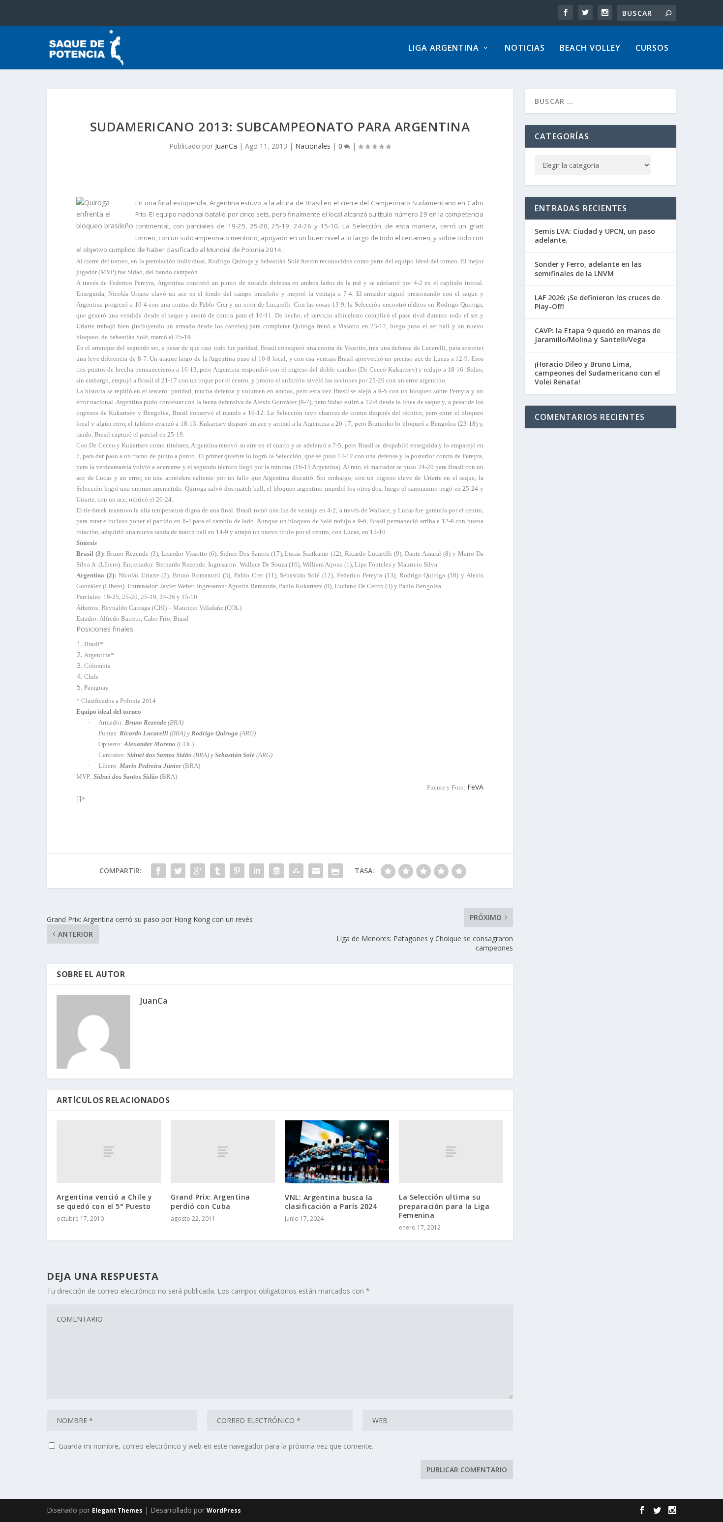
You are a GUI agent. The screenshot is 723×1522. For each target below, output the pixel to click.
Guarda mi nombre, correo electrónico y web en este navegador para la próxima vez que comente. (216, 1446)
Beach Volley (590, 48)
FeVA (475, 787)
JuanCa (226, 146)
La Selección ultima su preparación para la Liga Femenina (444, 1205)
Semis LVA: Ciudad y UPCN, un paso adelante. (595, 235)
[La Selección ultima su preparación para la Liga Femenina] (451, 1151)
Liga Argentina (443, 48)
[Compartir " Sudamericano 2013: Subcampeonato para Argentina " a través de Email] (316, 871)
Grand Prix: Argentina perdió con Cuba (210, 1201)
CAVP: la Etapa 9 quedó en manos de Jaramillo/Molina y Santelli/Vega (598, 335)
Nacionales (313, 146)
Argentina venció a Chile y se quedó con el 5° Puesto (104, 1201)
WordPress (224, 1510)
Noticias (525, 48)
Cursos (652, 48)
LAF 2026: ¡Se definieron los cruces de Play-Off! (597, 302)
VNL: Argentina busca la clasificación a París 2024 (331, 1202)
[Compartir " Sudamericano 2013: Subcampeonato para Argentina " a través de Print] (335, 871)
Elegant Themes (117, 1510)
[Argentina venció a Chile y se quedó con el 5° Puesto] (109, 1151)
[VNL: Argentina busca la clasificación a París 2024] (337, 1151)
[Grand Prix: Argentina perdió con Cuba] (223, 1151)
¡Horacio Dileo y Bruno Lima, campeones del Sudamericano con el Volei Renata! (597, 372)
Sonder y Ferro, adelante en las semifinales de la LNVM (588, 268)
